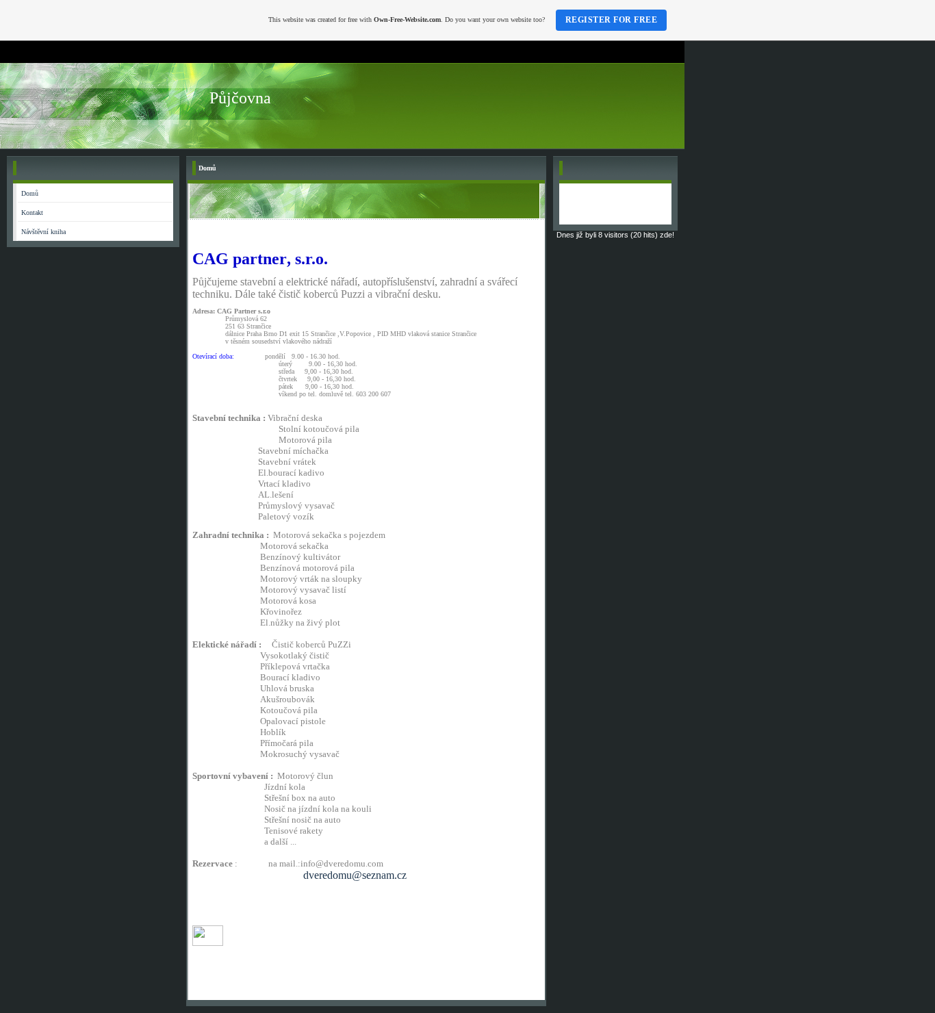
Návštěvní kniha (43, 231)
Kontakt (32, 212)
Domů (29, 193)
